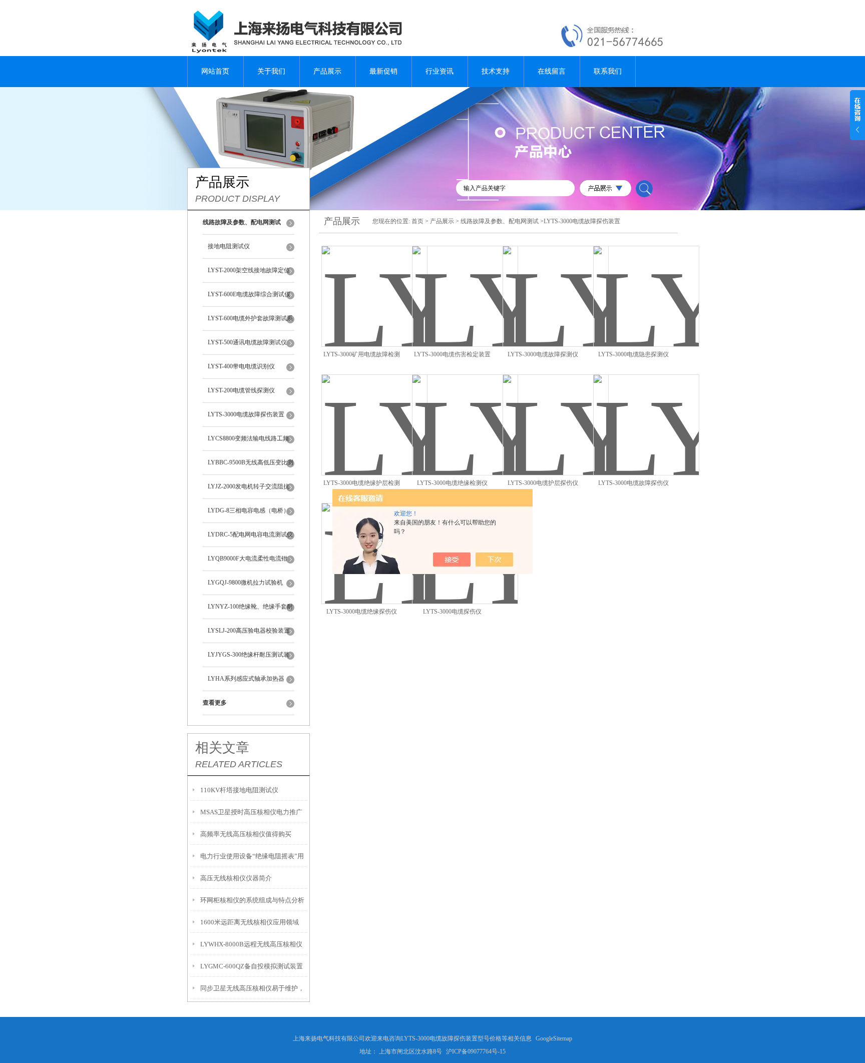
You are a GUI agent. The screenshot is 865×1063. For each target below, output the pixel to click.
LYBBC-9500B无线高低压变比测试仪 (250, 467)
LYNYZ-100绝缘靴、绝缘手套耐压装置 (250, 611)
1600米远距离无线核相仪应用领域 (249, 922)
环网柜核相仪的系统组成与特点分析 (252, 900)
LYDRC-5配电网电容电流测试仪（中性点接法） (250, 539)
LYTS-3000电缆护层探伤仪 (543, 482)
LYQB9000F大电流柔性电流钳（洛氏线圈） (247, 563)
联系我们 (608, 71)
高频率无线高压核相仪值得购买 (245, 834)
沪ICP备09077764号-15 (476, 1051)
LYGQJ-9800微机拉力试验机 (245, 582)
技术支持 (496, 71)
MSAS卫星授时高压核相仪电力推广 (251, 812)
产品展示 (327, 71)
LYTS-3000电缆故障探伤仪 (633, 482)
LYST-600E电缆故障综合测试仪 (249, 294)
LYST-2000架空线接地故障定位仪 (249, 275)
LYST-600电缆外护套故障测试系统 (250, 323)
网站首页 (215, 71)
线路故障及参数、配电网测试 (500, 221)
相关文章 (222, 747)
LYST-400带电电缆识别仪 (241, 366)
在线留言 (552, 71)
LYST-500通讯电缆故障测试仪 (247, 342)
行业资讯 (439, 71)
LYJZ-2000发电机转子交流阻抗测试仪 (248, 491)
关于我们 (271, 71)
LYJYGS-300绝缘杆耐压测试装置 (248, 659)
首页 (417, 221)
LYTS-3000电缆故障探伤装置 (246, 414)
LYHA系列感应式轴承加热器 (246, 678)
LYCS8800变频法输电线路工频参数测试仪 (248, 443)
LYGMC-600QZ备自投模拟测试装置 (251, 966)
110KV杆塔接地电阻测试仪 (239, 790)
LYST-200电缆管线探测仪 (241, 390)
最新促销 (383, 71)
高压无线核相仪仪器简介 (236, 878)
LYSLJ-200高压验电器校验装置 (249, 630)
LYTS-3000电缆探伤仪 (452, 611)
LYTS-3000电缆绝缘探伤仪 (361, 611)
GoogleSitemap (554, 1038)
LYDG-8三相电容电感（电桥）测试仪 (248, 515)
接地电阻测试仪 (229, 246)
